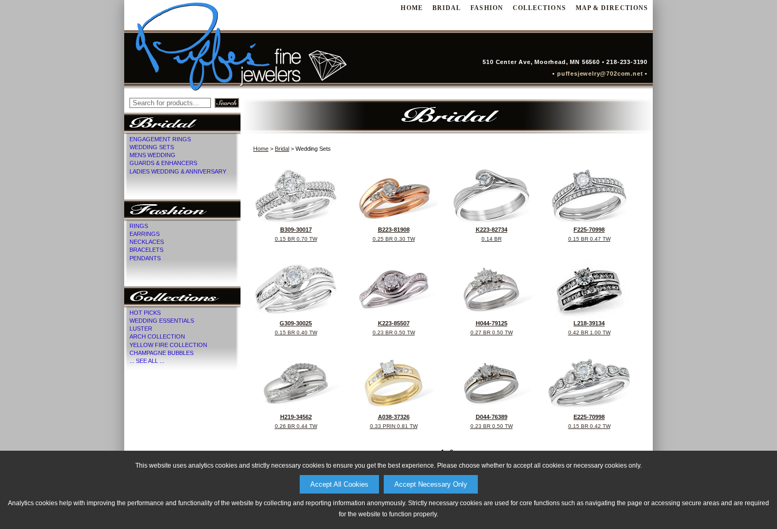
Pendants (145, 258)
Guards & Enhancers (163, 163)
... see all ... (147, 361)
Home (261, 148)
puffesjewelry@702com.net (602, 73)
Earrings (145, 234)
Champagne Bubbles (161, 353)
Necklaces (147, 242)
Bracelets (146, 250)
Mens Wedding (152, 155)
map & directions (612, 8)
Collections (539, 8)
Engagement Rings (160, 139)
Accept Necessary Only (430, 484)
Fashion (486, 8)
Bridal (446, 8)
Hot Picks (145, 312)
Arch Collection (157, 336)
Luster (141, 328)
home (411, 8)
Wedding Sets (152, 147)
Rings (139, 226)
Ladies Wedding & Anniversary (178, 171)
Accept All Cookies (339, 484)
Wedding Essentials (162, 320)
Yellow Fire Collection (168, 345)
